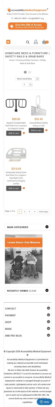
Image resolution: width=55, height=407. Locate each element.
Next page (43, 211)
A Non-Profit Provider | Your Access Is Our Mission (27, 14)
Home (11, 60)
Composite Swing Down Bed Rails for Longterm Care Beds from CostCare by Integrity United (16, 178)
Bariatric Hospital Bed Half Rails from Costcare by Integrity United (16, 126)
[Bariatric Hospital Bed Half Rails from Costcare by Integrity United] (16, 104)
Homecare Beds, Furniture (27, 60)
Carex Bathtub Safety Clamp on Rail (39, 124)
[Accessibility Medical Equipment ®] (27, 36)
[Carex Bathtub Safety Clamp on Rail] (38, 104)
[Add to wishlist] (24, 133)
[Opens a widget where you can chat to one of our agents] (44, 402)
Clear (32, 291)
